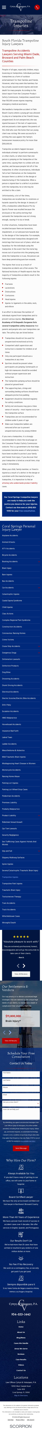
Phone (5, 1088)
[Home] (20, 7)
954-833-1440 (21, 1314)
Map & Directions (21, 1395)
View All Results (11, 1040)
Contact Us (21, 1370)
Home (21, 1327)
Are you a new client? (10, 1102)
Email (5, 1095)
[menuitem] (21, 535)
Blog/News (21, 1337)
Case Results (21, 1359)
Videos (21, 1365)
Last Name (6, 1080)
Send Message (21, 1148)
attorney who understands (13, 483)
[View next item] (24, 966)
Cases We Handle (21, 1343)
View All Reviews (21, 974)
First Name (6, 1073)
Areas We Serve (21, 1348)
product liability (30, 483)
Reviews (21, 1354)
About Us (21, 1332)
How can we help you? (11, 1110)
